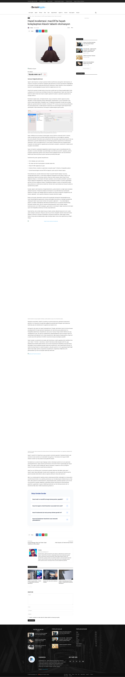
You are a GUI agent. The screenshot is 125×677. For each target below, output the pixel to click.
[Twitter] (40, 31)
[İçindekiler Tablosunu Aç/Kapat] (44, 74)
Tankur (31, 27)
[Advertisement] (72, 7)
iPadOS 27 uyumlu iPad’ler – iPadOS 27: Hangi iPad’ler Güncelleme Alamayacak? (34, 582)
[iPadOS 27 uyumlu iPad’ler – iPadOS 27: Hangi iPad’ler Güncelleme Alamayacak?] (35, 575)
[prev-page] (28, 586)
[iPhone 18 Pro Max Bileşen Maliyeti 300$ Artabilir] (79, 63)
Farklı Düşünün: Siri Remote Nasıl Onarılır (64, 542)
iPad (33, 16)
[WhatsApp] (46, 31)
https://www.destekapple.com (43, 551)
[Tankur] (28, 27)
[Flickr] (76, 661)
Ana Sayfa (29, 16)
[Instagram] (80, 661)
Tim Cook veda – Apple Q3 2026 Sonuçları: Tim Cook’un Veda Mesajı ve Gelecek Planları (89, 50)
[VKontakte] (83, 661)
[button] (95, 12)
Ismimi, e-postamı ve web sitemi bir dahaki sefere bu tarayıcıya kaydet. (44, 617)
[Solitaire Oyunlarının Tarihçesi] (79, 57)
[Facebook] (37, 31)
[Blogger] (70, 661)
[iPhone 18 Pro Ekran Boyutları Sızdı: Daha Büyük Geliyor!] (79, 44)
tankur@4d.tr (45, 669)
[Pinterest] (43, 31)
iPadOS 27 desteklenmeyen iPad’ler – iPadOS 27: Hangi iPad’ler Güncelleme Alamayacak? (66, 582)
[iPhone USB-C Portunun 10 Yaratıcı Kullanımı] (31, 647)
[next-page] (30, 586)
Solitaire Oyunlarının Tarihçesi (89, 55)
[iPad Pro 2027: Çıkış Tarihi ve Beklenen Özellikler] (50, 575)
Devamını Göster (86, 68)
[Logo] (38, 7)
